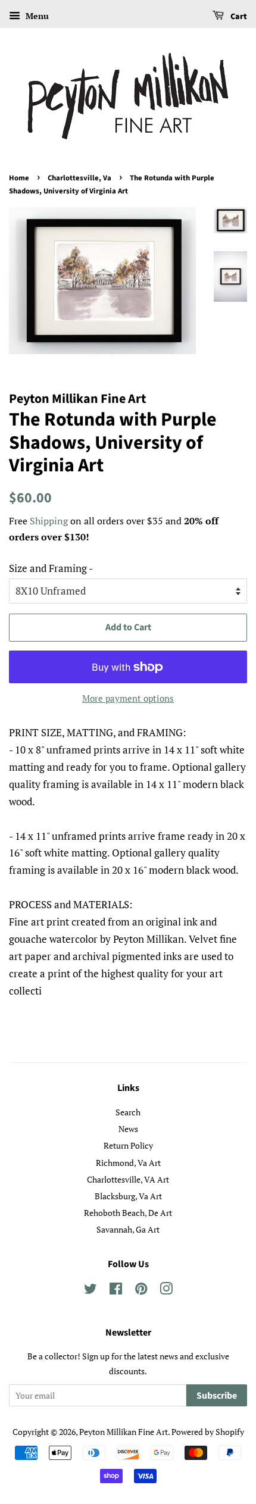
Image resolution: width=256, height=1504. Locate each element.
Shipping (49, 520)
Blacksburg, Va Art (128, 1196)
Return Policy (128, 1145)
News (128, 1128)
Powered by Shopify (207, 1431)
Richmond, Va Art (128, 1162)
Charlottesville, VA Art (128, 1179)
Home (19, 178)
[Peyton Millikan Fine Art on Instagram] (166, 1290)
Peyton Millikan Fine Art (123, 1431)
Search (128, 1112)
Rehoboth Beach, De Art (128, 1212)
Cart (238, 17)
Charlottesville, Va (79, 178)
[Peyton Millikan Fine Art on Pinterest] (141, 1290)
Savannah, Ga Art (128, 1229)
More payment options (128, 698)
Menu (36, 15)
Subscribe (216, 1395)
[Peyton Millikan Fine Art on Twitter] (90, 1290)
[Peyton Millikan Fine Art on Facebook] (116, 1290)
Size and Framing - (51, 568)
